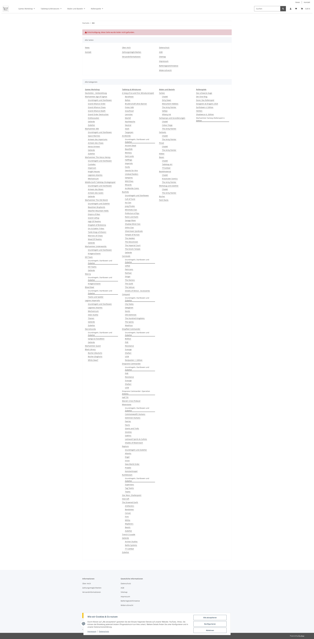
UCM (127, 356)
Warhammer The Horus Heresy (97, 157)
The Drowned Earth (130, 502)
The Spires (129, 322)
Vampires (129, 177)
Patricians (129, 269)
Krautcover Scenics (170, 178)
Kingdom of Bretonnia (97, 225)
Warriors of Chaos (95, 235)
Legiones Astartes (95, 175)
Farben (162, 93)
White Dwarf (93, 360)
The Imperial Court (132, 245)
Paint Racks (163, 200)
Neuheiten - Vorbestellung (96, 93)
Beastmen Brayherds (96, 207)
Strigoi (127, 276)
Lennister (129, 114)
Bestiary (128, 152)
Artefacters (129, 506)
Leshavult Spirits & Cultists (136, 439)
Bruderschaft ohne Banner (136, 104)
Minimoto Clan (131, 210)
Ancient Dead (130, 145)
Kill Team (89, 257)
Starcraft (125, 499)
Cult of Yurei (130, 199)
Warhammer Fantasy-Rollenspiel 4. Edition (210, 119)
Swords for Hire (131, 170)
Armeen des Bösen (95, 189)
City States (129, 304)
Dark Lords (129, 156)
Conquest (126, 294)
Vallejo (164, 111)
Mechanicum (93, 178)
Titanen (91, 318)
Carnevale (126, 256)
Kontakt (307, 2)
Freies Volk (129, 107)
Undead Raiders (131, 174)
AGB (161, 52)
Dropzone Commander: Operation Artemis (136, 392)
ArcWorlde (126, 136)
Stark (127, 129)
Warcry (88, 274)
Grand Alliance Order (96, 104)
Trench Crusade (128, 534)
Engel (127, 457)
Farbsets (162, 132)
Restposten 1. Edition (133, 360)
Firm (127, 516)
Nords (127, 311)
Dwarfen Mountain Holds (98, 211)
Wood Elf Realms (95, 239)
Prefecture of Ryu (132, 213)
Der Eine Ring (201, 96)
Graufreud (129, 111)
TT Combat (129, 549)
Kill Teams (92, 267)
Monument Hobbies (170, 104)
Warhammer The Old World (96, 200)
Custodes (92, 164)
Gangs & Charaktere (96, 339)
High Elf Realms (94, 221)
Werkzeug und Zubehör (168, 186)
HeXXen (199, 111)
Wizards (128, 185)
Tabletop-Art (167, 164)
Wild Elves (129, 181)
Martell (128, 118)
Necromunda (90, 329)
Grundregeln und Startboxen (100, 100)
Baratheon (129, 96)
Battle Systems (131, 545)
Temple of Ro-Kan (132, 234)
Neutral (128, 125)
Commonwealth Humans (135, 414)
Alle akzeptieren (210, 617)
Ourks (127, 167)
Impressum (91, 631)
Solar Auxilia (93, 315)
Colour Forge (167, 125)
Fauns (127, 425)
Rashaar (128, 273)
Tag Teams (129, 488)
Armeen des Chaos (95, 143)
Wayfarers (129, 524)
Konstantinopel (131, 471)
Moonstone (126, 404)
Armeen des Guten (95, 193)
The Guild (129, 283)
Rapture (125, 446)
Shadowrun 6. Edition (205, 114)
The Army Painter (169, 107)
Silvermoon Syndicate (134, 231)
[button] (290, 8)
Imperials (129, 163)
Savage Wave (130, 220)
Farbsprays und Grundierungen (172, 118)
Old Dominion (130, 315)
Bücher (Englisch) (95, 356)
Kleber (161, 153)
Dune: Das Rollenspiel (205, 100)
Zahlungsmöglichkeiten (131, 52)
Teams (127, 491)
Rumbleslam (127, 475)
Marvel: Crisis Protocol (131, 401)
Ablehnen (210, 630)
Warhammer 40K (92, 129)
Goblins (128, 435)
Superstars (129, 484)
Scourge (128, 349)
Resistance (129, 346)
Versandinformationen (131, 56)
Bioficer (128, 339)
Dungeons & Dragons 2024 (207, 104)
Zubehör (91, 125)
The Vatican (130, 287)
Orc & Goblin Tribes (96, 228)
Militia (127, 520)
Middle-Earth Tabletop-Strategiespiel (100, 182)
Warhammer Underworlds (95, 246)
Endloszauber (93, 118)
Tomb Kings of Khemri (97, 232)
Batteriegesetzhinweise (168, 66)
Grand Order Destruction (98, 114)
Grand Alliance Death (96, 111)
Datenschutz (104, 631)
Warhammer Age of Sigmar (96, 96)
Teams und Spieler (95, 297)
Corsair (128, 513)
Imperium (92, 168)
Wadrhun (129, 325)
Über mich (126, 47)
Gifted (127, 266)
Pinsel (161, 143)
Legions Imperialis (92, 300)
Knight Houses (94, 171)
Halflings (128, 160)
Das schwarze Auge (204, 93)
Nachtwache (130, 121)
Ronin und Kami (131, 217)
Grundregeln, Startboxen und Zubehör (100, 261)
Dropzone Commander (131, 363)
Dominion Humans (132, 418)
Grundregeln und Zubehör (99, 203)
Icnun (127, 460)
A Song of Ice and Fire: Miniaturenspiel (138, 93)
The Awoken (130, 238)
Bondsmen (129, 509)
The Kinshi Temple (132, 249)
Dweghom (129, 307)
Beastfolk (128, 149)
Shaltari (128, 353)
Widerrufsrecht (165, 70)
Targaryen (129, 132)
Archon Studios (131, 541)
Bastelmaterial (165, 171)
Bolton (127, 100)
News (297, 2)
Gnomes (128, 432)
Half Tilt (125, 397)
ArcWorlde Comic (132, 188)
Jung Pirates (130, 206)
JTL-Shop (301, 636)
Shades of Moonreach (134, 443)
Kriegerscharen (94, 253)
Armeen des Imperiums (97, 139)
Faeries (128, 421)
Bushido (125, 192)
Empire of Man (94, 214)
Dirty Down (166, 100)
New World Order (132, 464)
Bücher (162, 196)
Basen (161, 157)
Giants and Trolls (132, 428)
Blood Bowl (89, 287)
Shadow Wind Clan (132, 224)
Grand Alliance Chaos (97, 107)
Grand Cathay (93, 218)
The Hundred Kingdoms (135, 318)
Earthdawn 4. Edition (204, 107)
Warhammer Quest (93, 346)
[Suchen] (283, 8)
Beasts (127, 527)
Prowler (128, 467)
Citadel (165, 96)
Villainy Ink (166, 114)
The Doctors (130, 280)
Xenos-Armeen (94, 146)
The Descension (131, 242)
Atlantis (128, 453)
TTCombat (166, 168)
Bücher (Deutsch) (95, 353)
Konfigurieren (210, 624)
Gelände (91, 121)
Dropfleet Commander (131, 329)
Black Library (90, 349)
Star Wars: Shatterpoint (131, 495)
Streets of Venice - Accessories (137, 291)
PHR (126, 342)
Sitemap (162, 56)
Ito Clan (128, 202)
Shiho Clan (129, 227)
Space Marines (94, 136)
